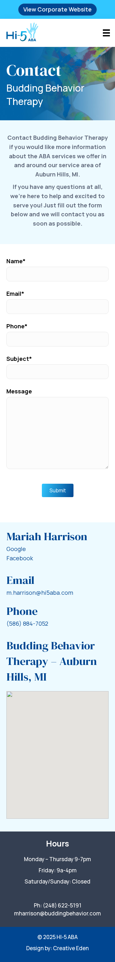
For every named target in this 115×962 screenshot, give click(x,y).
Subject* (19, 358)
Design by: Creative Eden (57, 948)
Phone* (16, 326)
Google (16, 549)
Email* (15, 293)
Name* (16, 261)
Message (19, 391)
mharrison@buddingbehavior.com (57, 913)
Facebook (19, 558)
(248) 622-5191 (62, 905)
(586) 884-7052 (27, 623)
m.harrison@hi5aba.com (39, 592)
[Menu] (106, 33)
